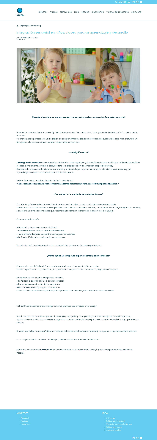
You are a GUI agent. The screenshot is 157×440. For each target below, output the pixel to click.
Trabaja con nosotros (117, 12)
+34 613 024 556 (122, 2)
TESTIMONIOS (66, 12)
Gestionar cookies (113, 430)
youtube (24, 421)
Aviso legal (110, 418)
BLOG (76, 12)
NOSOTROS (43, 12)
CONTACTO (136, 12)
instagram (25, 424)
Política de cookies (114, 427)
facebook (25, 418)
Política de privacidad (115, 421)
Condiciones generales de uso (119, 424)
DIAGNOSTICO (98, 12)
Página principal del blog (30, 26)
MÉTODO (85, 12)
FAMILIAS (54, 12)
